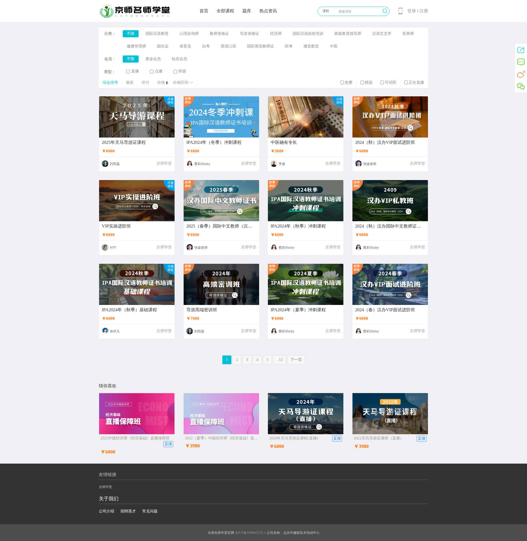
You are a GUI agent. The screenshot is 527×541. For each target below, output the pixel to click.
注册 (423, 11)
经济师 (276, 34)
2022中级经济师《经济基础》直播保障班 (135, 438)
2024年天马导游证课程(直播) (293, 438)
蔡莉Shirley (202, 164)
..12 (280, 360)
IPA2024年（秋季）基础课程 (129, 310)
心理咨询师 (189, 34)
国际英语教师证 (260, 46)
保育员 (185, 46)
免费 (348, 82)
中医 (334, 46)
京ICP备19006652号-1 (250, 533)
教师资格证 (219, 34)
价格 (161, 82)
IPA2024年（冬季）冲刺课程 (214, 142)
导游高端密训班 (201, 310)
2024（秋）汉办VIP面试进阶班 (385, 142)
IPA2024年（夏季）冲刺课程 (298, 310)
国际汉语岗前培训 (308, 34)
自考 (206, 46)
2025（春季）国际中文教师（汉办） (221, 226)
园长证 (163, 46)
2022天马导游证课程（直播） (379, 438)
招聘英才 (128, 511)
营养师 (408, 34)
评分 (145, 82)
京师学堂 (164, 163)
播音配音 (311, 46)
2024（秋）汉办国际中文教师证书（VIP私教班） (390, 226)
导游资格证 (249, 34)
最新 (130, 82)
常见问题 (150, 511)
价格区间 (180, 82)
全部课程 (225, 11)
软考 (289, 46)
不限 (130, 34)
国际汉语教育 (157, 34)
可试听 (390, 82)
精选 (368, 82)
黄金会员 (153, 59)
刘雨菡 (115, 164)
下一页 (296, 360)
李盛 (282, 164)
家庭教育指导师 (347, 34)
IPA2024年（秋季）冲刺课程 (298, 226)
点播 (158, 71)
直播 (135, 71)
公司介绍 (106, 511)
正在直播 (416, 82)
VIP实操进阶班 (116, 226)
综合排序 (110, 82)
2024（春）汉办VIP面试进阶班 (385, 310)
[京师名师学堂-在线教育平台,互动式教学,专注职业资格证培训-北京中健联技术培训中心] (141, 17)
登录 (411, 11)
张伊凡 (115, 331)
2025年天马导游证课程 (124, 142)
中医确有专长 (284, 142)
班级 (182, 71)
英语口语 (228, 46)
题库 (246, 11)
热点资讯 (268, 11)
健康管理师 (136, 46)
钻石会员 (179, 59)
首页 (204, 11)
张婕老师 (369, 164)
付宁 (113, 248)
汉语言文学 (381, 34)
